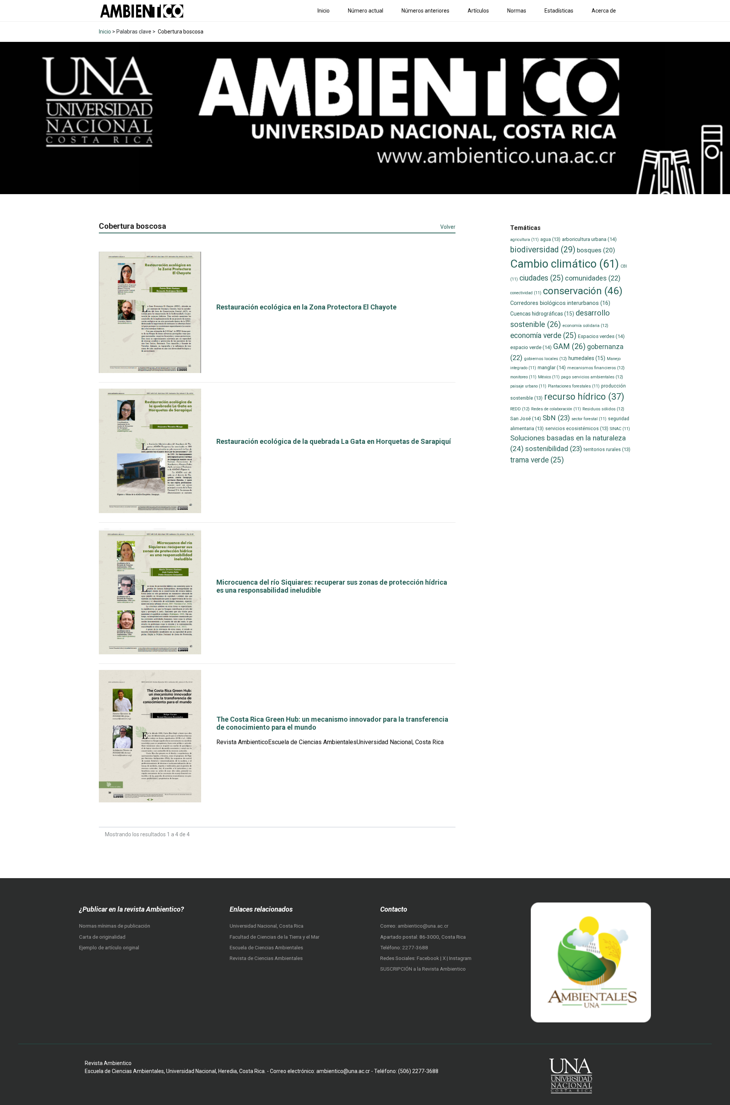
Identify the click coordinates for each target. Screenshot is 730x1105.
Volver (447, 227)
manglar (552, 367)
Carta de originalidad (102, 937)
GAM (569, 346)
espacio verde (531, 347)
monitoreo (523, 377)
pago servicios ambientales (592, 376)
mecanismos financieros (596, 367)
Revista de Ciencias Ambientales (266, 958)
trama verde (537, 460)
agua (550, 239)
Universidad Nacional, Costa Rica (266, 926)
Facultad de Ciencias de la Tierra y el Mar (274, 937)
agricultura (524, 239)
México (549, 377)
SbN (556, 418)
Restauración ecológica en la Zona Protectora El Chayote (306, 307)
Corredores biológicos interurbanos (560, 303)
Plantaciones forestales (574, 386)
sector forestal (588, 418)
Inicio (323, 11)
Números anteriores (425, 11)
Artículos (478, 11)
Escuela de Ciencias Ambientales (266, 947)
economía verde (543, 335)
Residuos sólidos (603, 408)
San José (525, 418)
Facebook (428, 958)
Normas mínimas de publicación (114, 926)
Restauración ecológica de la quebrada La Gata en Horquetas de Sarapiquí (333, 441)
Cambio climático (564, 263)
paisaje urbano (528, 386)
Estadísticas (558, 11)
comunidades (592, 278)
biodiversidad (542, 249)
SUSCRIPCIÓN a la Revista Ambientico (423, 969)
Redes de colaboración (556, 409)
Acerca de (604, 11)
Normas (516, 11)
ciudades (541, 278)
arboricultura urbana (589, 239)
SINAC (620, 428)
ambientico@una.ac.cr (423, 926)
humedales (586, 358)
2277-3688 (415, 947)
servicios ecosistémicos (576, 428)
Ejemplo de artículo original (109, 947)
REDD (520, 408)
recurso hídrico (584, 396)
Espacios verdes (601, 336)
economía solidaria (585, 325)
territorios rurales (607, 449)
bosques (596, 250)
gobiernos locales (545, 358)
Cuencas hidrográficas (542, 314)
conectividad (525, 292)
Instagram (460, 958)
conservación (582, 291)
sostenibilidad (553, 449)
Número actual (365, 11)
